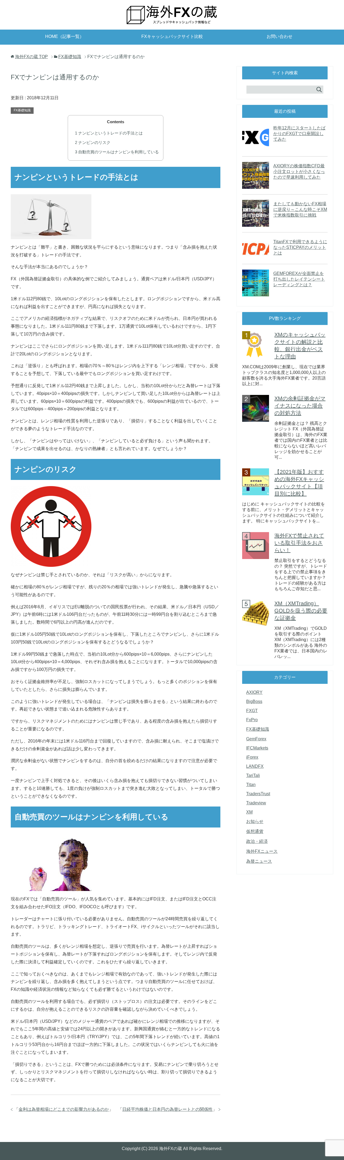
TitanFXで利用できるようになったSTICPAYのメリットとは (300, 247)
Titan (251, 784)
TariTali (253, 775)
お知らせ (254, 821)
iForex (252, 757)
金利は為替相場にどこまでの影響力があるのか (64, 1109)
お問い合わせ (279, 36)
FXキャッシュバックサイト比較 (172, 36)
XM (249, 812)
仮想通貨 (254, 831)
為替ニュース (259, 861)
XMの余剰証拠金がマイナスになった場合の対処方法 (299, 405)
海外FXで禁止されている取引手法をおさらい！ (299, 543)
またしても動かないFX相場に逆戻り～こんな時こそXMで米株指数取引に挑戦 (300, 209)
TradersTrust (258, 793)
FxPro (252, 719)
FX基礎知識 (22, 110)
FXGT (252, 710)
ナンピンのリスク (92, 142)
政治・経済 (257, 841)
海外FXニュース (262, 851)
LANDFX (255, 766)
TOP (31, 56)
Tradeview (256, 803)
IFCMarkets (257, 748)
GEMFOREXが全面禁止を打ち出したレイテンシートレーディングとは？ (299, 279)
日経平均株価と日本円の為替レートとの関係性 (167, 1109)
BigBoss (254, 701)
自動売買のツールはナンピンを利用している (117, 152)
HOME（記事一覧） (64, 36)
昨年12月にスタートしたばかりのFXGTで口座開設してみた (299, 134)
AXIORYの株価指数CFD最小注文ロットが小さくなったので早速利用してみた (299, 171)
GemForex (256, 739)
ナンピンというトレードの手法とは (109, 133)
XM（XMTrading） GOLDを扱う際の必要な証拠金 (300, 610)
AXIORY (254, 692)
